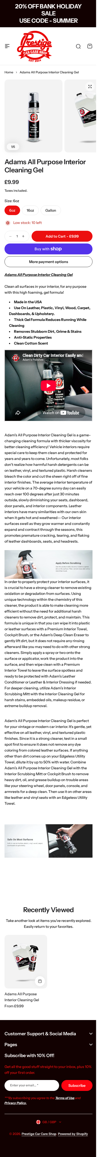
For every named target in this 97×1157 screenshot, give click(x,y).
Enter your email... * (24, 1087)
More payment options (48, 261)
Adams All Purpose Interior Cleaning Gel (45, 166)
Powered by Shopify (71, 1135)
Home (9, 72)
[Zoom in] (33, 116)
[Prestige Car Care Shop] (34, 46)
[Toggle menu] (7, 46)
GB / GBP (47, 1123)
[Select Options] (40, 981)
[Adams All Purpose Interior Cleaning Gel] (26, 961)
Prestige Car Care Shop (37, 1135)
